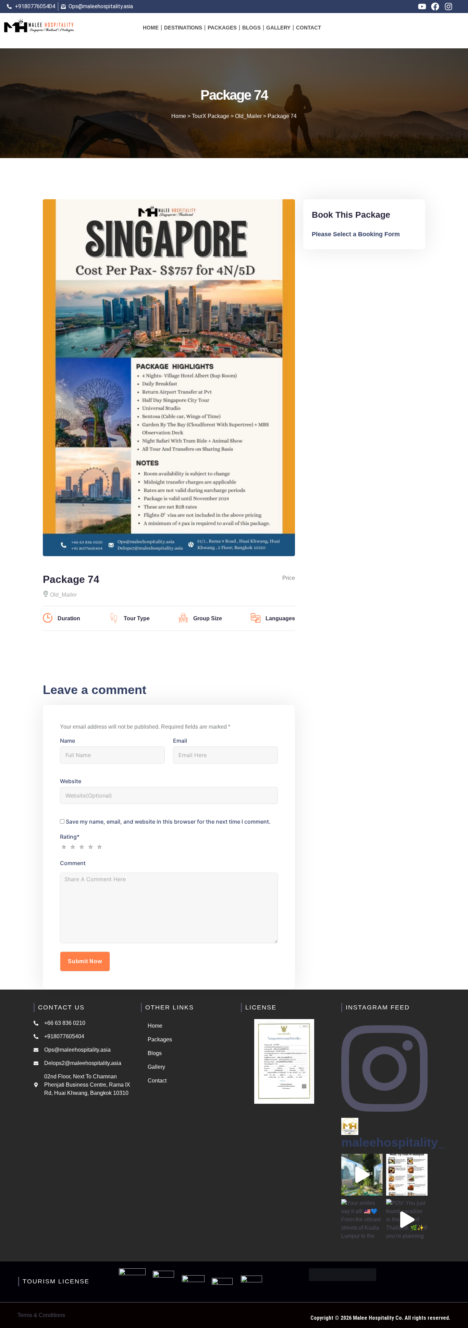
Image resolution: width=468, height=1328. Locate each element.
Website (70, 781)
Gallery (278, 28)
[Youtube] (422, 6)
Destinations (183, 28)
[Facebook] (435, 6)
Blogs (251, 28)
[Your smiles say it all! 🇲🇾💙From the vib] (362, 1220)
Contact (308, 28)
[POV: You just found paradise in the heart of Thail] (407, 1220)
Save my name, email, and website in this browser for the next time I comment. (168, 821)
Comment (73, 863)
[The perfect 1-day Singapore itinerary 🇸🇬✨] (362, 1174)
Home (151, 28)
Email (180, 740)
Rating (69, 836)
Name (67, 740)
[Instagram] (448, 6)
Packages (222, 28)
